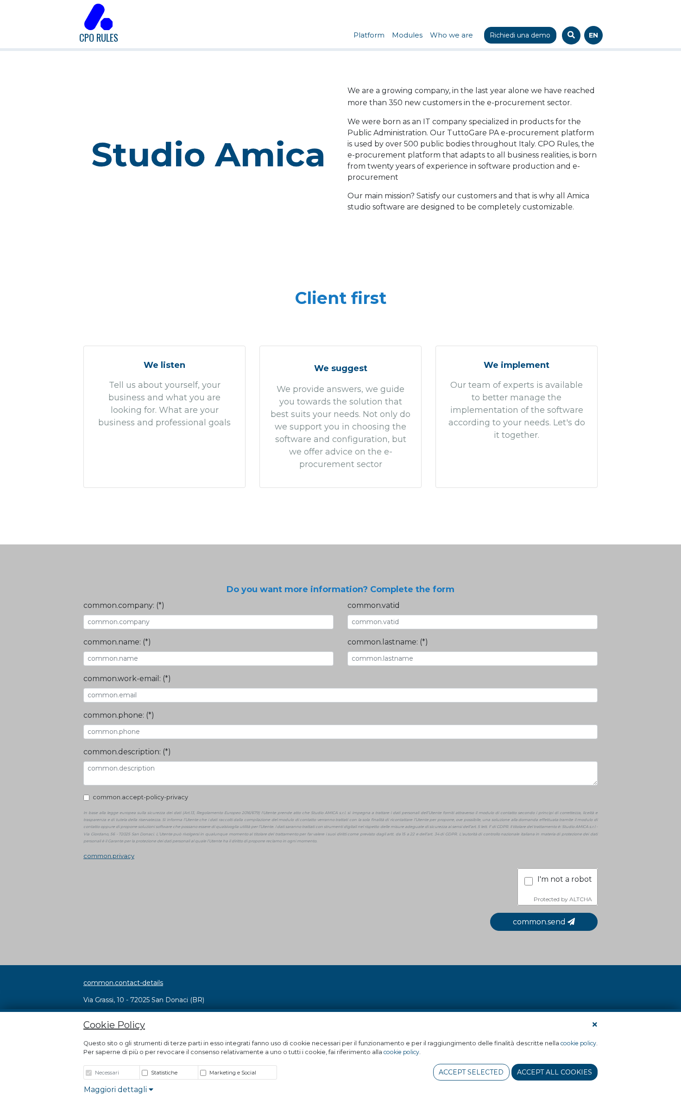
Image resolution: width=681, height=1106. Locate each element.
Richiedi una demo (520, 35)
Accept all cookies (554, 1072)
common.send (540, 921)
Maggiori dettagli (116, 1089)
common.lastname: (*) (387, 642)
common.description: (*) (127, 751)
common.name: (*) (117, 642)
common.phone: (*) (118, 715)
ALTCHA (580, 899)
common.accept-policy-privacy (140, 797)
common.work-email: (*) (127, 678)
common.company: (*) (123, 605)
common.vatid (373, 605)
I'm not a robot (564, 879)
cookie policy (578, 1043)
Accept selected (471, 1072)
